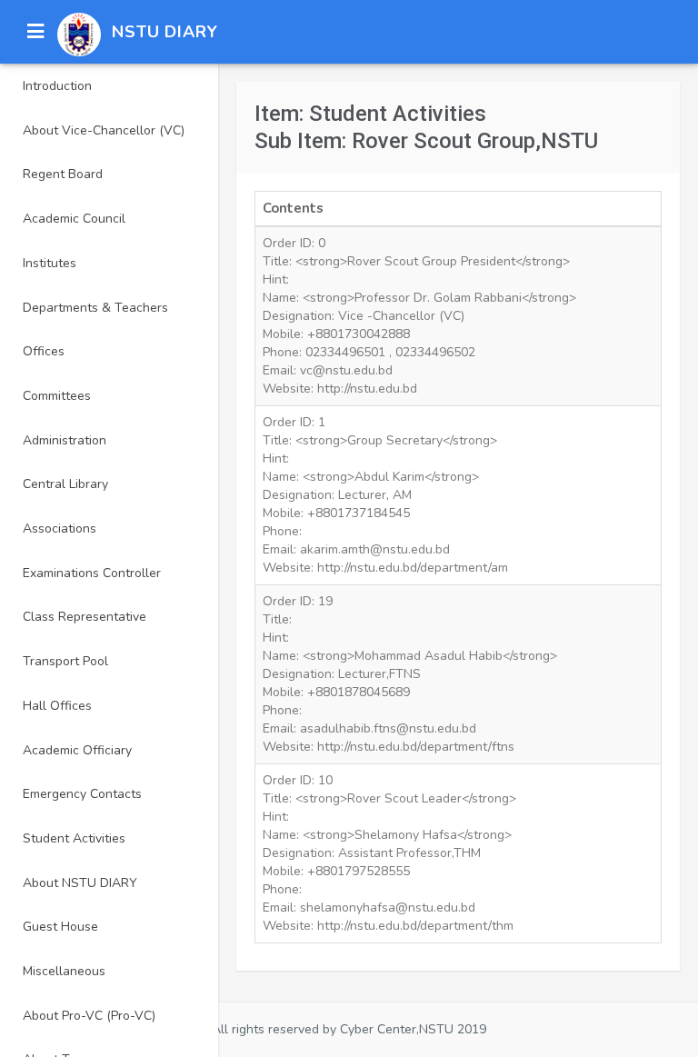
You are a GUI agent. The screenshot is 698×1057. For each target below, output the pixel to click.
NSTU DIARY (165, 32)
